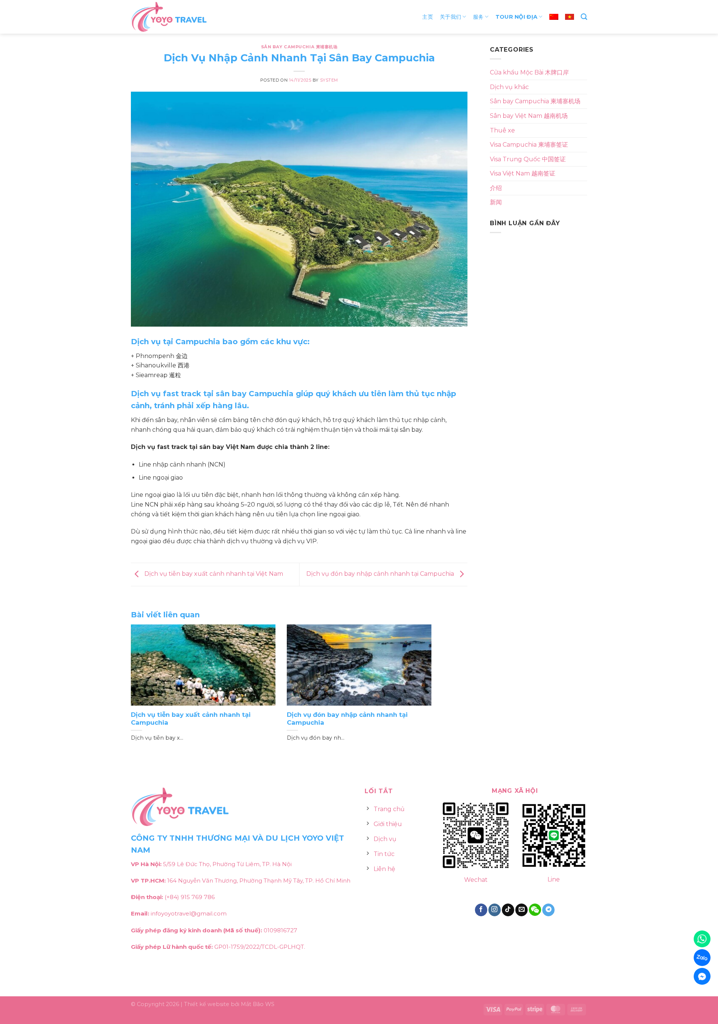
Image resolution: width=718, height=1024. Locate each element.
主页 (427, 16)
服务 (478, 16)
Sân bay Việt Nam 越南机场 (529, 115)
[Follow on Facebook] (481, 910)
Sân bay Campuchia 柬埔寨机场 (299, 46)
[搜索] (584, 17)
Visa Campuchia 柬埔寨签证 (529, 144)
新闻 (496, 202)
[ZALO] (702, 957)
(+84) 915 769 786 (190, 897)
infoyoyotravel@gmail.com (189, 913)
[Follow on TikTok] (508, 910)
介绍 (496, 188)
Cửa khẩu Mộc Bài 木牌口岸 (529, 72)
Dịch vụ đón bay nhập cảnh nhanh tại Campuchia (380, 574)
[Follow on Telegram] (548, 910)
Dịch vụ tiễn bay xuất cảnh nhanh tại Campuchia (191, 719)
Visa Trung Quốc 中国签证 (528, 159)
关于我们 (450, 16)
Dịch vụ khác (509, 87)
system (329, 80)
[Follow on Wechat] (535, 910)
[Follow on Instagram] (494, 910)
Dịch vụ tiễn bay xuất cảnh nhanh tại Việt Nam (213, 574)
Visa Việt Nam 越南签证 (522, 173)
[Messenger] (702, 976)
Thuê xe (502, 130)
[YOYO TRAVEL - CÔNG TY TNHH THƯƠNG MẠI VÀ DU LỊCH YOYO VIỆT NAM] (170, 17)
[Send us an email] (521, 910)
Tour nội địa (516, 16)
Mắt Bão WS (257, 1004)
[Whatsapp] (702, 938)
